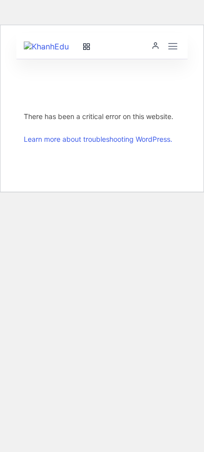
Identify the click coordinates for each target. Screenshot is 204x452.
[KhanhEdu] (51, 46)
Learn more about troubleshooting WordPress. (98, 139)
